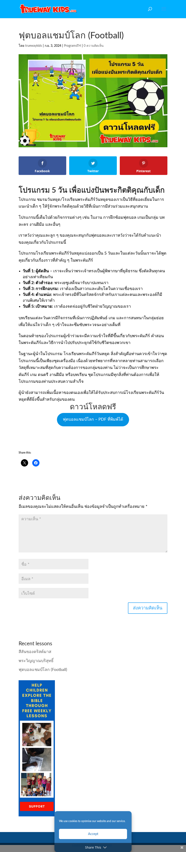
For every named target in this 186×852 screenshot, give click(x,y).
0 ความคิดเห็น (94, 45)
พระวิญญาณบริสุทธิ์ (36, 661)
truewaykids (33, 45)
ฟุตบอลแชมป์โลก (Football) (43, 670)
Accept (93, 834)
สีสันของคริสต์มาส (35, 652)
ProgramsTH (72, 45)
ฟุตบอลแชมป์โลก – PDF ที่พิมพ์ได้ (93, 419)
